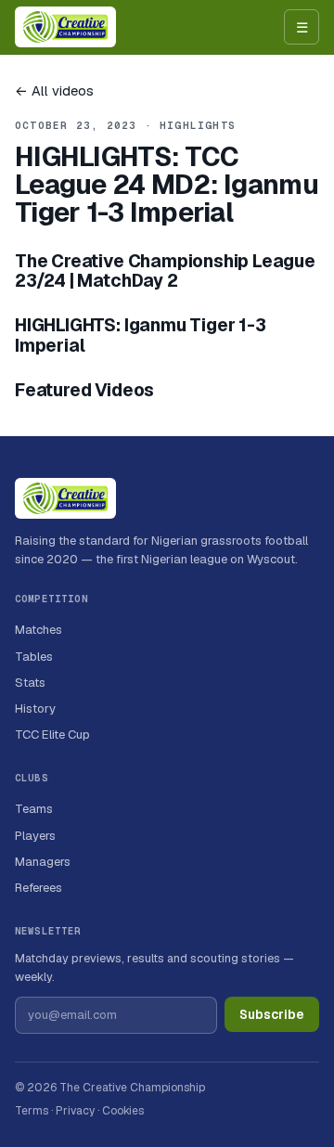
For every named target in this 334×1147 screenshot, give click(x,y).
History (35, 708)
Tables (34, 656)
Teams (34, 809)
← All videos (54, 90)
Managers (43, 862)
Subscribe (271, 1014)
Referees (38, 888)
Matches (38, 630)
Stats (30, 682)
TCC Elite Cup (52, 734)
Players (35, 836)
